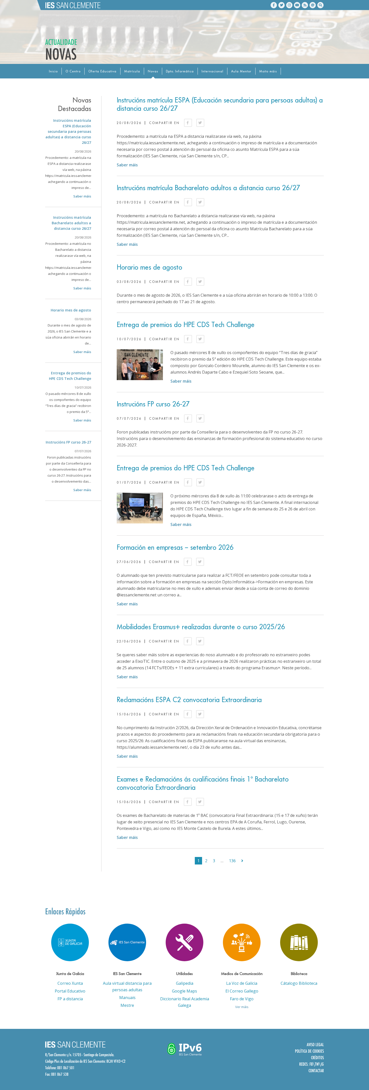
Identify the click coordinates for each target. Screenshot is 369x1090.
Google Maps (184, 991)
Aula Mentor (241, 71)
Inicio (53, 71)
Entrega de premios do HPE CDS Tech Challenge (186, 324)
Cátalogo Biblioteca (299, 983)
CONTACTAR (316, 1070)
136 (232, 860)
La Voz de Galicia (241, 983)
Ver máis (242, 1007)
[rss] (305, 5)
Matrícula (132, 71)
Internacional (212, 71)
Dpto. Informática (180, 71)
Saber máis (127, 165)
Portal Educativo (70, 991)
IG (322, 1064)
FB (311, 1064)
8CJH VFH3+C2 (116, 1061)
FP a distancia (70, 999)
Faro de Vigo (242, 999)
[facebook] (274, 5)
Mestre (127, 1005)
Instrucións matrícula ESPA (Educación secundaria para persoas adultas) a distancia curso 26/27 (68, 131)
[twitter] (281, 5)
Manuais (127, 997)
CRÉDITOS (317, 1057)
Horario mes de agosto (149, 267)
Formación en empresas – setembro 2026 (175, 547)
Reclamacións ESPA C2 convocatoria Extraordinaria (189, 700)
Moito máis (268, 71)
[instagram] (289, 5)
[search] (320, 5)
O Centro (73, 71)
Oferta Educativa (102, 71)
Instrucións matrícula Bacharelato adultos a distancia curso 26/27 (208, 188)
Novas (153, 71)
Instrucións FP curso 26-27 (153, 404)
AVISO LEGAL (315, 1044)
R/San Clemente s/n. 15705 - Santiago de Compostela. (79, 1054)
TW (317, 1064)
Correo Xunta (70, 983)
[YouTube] (297, 5)
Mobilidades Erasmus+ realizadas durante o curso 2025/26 (201, 627)
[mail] (313, 5)
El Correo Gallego (241, 991)
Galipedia (184, 983)
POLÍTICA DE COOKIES (309, 1051)
